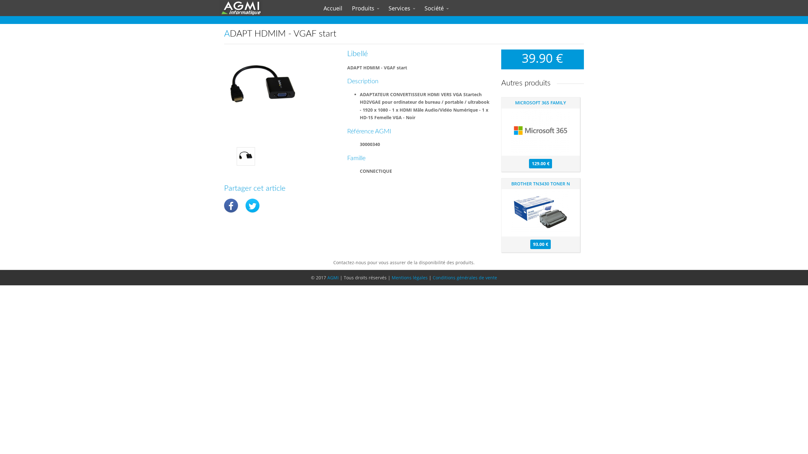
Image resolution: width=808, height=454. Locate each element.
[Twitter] (252, 205)
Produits (363, 8)
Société (434, 8)
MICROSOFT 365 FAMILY (540, 103)
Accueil (333, 8)
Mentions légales (410, 278)
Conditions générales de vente (465, 278)
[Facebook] (231, 205)
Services (399, 8)
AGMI (333, 278)
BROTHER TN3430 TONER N (540, 184)
